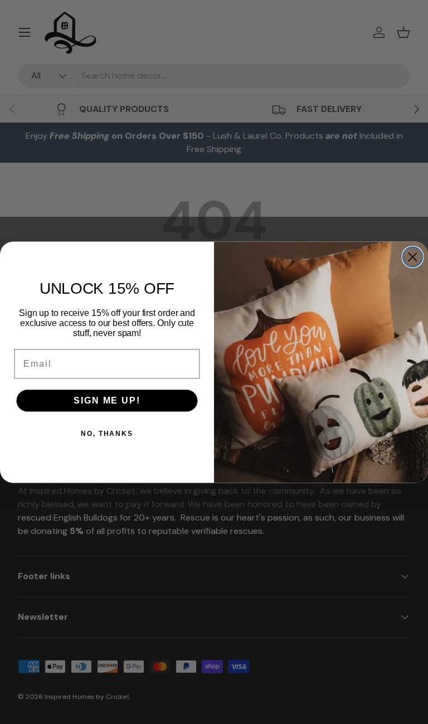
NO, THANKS (107, 434)
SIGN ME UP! (107, 400)
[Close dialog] (412, 256)
